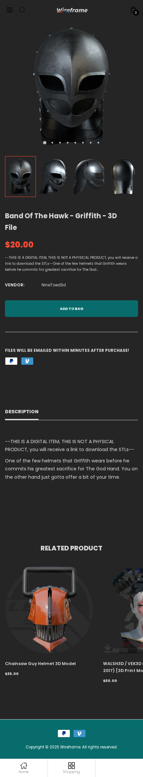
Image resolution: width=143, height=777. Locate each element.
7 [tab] (90, 143)
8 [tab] (98, 143)
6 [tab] (83, 143)
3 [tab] (60, 143)
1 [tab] (45, 143)
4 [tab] (68, 143)
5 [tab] (75, 143)
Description (22, 411)
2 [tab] (52, 143)
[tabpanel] (71, 86)
